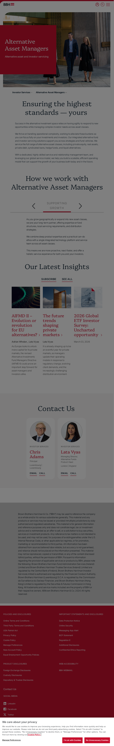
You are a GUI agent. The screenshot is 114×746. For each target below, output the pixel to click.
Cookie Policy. (34, 735)
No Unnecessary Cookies (97, 740)
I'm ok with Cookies (72, 740)
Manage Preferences (11, 740)
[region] (57, 732)
